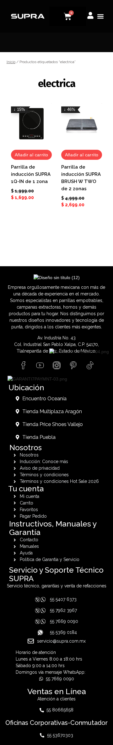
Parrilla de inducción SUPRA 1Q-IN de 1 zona (31, 174)
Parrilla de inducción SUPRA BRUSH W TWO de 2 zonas (81, 178)
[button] (100, 16)
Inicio (11, 62)
